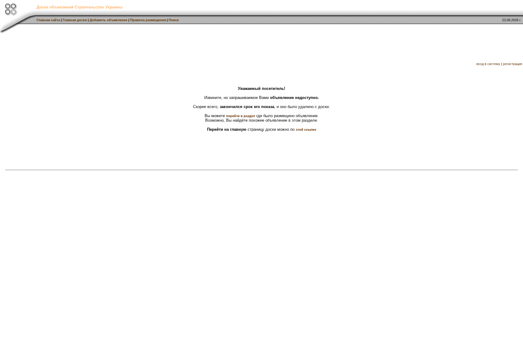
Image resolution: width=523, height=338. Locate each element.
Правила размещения (148, 20)
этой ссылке (306, 129)
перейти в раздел (240, 116)
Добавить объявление (108, 20)
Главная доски (75, 20)
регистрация (512, 64)
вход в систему (488, 64)
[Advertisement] (110, 47)
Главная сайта (48, 20)
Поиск (174, 20)
